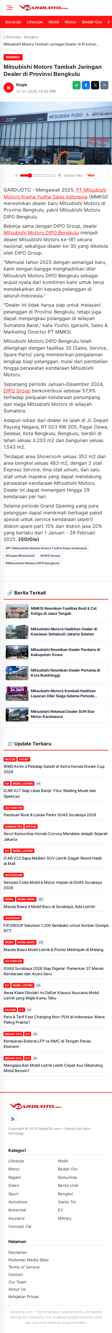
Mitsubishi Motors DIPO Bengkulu (41, 233)
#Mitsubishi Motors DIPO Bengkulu (33, 563)
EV (7, 783)
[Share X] (95, 85)
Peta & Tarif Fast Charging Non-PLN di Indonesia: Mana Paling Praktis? (54, 1019)
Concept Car (20, 1226)
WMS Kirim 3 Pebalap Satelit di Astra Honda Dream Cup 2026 (54, 769)
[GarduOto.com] (63, 8)
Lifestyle (35, 21)
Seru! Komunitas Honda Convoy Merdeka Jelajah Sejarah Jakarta (56, 836)
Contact (15, 1274)
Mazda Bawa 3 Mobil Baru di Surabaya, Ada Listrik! (49, 906)
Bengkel (31, 37)
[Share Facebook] (86, 85)
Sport (23, 759)
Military (64, 1218)
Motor (70, 21)
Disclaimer (17, 1252)
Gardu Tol (67, 1201)
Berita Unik (68, 1185)
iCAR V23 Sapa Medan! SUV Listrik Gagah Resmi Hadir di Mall (53, 861)
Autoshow (13, 807)
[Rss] (12, 1119)
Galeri (13, 1185)
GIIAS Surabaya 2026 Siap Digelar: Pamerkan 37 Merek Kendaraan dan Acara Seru (54, 971)
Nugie (21, 84)
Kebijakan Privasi (23, 1296)
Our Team (17, 1282)
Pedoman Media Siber (28, 1259)
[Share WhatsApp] (77, 85)
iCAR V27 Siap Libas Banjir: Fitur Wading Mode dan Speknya (50, 793)
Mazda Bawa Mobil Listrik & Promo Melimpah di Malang (53, 949)
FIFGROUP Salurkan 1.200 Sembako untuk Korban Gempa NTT (56, 928)
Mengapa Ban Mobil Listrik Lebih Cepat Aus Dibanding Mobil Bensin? (53, 1068)
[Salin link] (104, 85)
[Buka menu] (9, 7)
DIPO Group (17, 391)
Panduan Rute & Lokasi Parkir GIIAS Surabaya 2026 (50, 814)
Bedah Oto (92, 21)
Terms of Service (24, 1267)
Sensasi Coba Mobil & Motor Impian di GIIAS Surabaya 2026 (53, 885)
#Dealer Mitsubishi (20, 556)
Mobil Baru (26, 899)
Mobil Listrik (23, 783)
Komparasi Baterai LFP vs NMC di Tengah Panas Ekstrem (47, 1044)
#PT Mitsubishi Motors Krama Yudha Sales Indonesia (46, 548)
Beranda (13, 21)
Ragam (10, 1009)
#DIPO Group (50, 556)
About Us (17, 1289)
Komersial (17, 1209)
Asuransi (12, 918)
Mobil (54, 21)
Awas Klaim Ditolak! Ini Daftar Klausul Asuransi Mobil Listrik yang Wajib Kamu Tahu (51, 995)
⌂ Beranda (12, 37)
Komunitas (13, 826)
